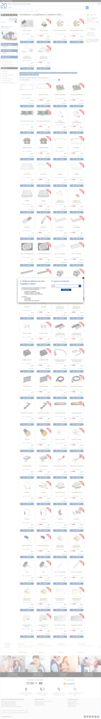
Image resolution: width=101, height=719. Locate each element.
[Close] (83, 278)
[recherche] (80, 286)
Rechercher (66, 289)
